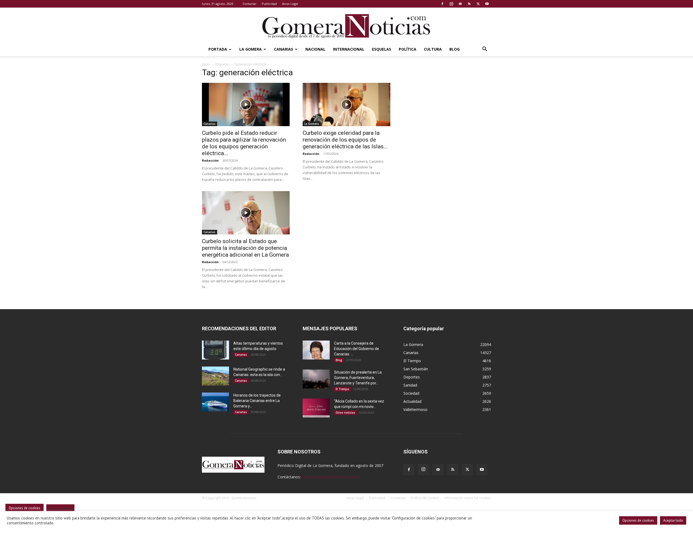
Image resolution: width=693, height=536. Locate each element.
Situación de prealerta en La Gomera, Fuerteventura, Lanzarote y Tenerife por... (358, 377)
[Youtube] (487, 4)
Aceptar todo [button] (673, 520)
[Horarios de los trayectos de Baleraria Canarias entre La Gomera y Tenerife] (215, 402)
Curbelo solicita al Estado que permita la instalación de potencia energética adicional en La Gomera (245, 248)
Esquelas (381, 49)
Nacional (315, 49)
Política (407, 49)
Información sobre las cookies (467, 498)
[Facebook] (442, 4)
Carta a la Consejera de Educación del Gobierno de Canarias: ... (356, 348)
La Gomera (250, 49)
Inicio (206, 64)
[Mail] (460, 4)
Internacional (348, 49)
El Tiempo (342, 389)
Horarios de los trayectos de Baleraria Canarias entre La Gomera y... (257, 400)
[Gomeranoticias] (346, 26)
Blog (454, 49)
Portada (217, 49)
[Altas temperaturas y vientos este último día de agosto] (215, 350)
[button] (484, 49)
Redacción (210, 160)
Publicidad (269, 4)
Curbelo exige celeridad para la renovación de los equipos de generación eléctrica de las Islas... (345, 140)
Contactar (250, 4)
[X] (478, 4)
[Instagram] (451, 4)
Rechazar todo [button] (60, 508)
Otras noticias (345, 412)
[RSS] (469, 4)
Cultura (433, 49)
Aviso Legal (290, 4)
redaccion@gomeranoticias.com (330, 476)
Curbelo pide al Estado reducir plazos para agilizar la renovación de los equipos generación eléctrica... (244, 143)
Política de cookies (425, 498)
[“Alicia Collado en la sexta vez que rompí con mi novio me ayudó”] (316, 407)
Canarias (283, 49)
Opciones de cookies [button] (638, 520)
